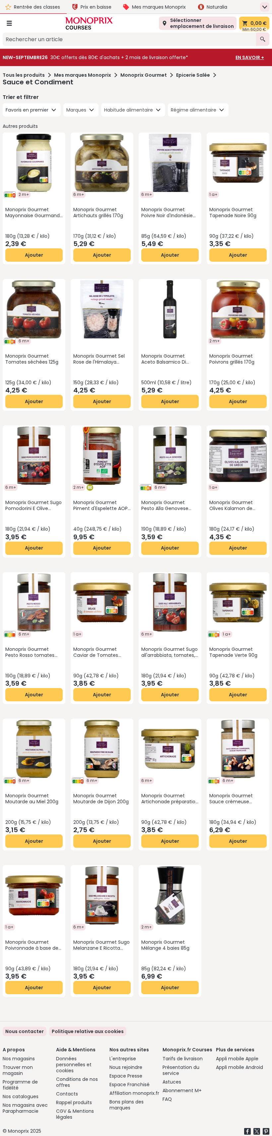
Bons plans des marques (126, 1104)
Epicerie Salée (193, 75)
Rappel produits (74, 1102)
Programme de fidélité (20, 1085)
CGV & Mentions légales (75, 1114)
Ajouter (34, 255)
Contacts (67, 1094)
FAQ (167, 1099)
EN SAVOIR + (250, 57)
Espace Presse (125, 1076)
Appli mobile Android (239, 1067)
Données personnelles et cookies (74, 1064)
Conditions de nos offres (77, 1082)
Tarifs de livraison (183, 1058)
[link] (87, 1031)
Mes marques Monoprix (82, 75)
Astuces (172, 1082)
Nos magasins (19, 1058)
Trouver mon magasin (18, 1070)
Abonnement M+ (182, 1090)
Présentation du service (181, 1070)
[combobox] (129, 39)
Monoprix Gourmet (143, 75)
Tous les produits (24, 75)
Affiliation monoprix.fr (134, 1093)
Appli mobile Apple (237, 1058)
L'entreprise (122, 1058)
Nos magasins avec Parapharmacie (25, 1108)
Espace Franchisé (129, 1084)
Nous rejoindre (125, 1067)
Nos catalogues (20, 1096)
